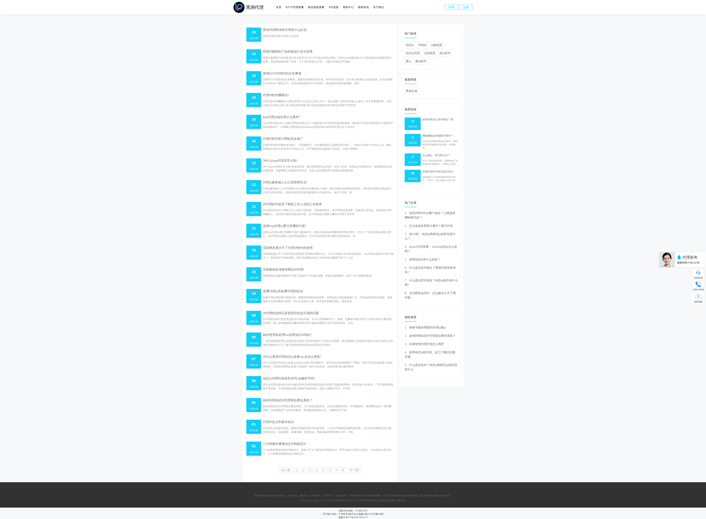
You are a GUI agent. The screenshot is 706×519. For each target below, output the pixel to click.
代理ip (281, 495)
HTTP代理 (327, 495)
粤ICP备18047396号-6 (342, 500)
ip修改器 (436, 45)
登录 (451, 7)
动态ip (410, 45)
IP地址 (422, 45)
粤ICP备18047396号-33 (357, 517)
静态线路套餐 (316, 7)
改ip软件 (445, 53)
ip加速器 (429, 53)
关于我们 (378, 7)
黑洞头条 (412, 91)
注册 (466, 7)
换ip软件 (420, 61)
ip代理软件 (315, 495)
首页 (278, 7)
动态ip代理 (413, 53)
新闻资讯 (363, 7)
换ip (408, 61)
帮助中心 (348, 7)
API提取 (334, 7)
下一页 (354, 470)
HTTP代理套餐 (295, 7)
